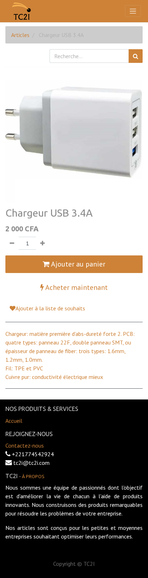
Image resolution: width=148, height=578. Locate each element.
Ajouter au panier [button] (77, 264)
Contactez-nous (24, 445)
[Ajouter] (42, 243)
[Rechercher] (136, 56)
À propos (33, 476)
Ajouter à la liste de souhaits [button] (50, 308)
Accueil (13, 420)
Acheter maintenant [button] (76, 287)
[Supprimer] (12, 243)
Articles (20, 34)
